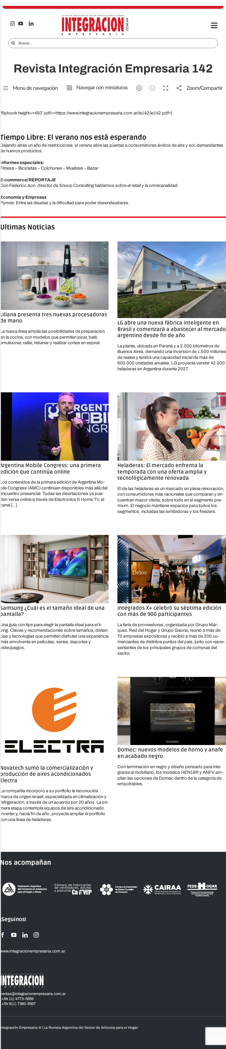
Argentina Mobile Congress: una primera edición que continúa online (50, 468)
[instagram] (12, 23)
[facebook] (2, 934)
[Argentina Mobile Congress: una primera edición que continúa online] (54, 426)
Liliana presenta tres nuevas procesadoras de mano (53, 317)
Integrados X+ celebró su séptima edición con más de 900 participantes (169, 611)
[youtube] (20, 23)
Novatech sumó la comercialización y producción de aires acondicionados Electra (46, 774)
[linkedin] (31, 23)
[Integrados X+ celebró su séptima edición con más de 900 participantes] (171, 569)
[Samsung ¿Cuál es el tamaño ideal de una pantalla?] (54, 569)
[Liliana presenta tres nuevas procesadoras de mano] (54, 275)
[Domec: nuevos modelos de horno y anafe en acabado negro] (171, 711)
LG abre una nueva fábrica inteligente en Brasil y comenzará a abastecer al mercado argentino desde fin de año (171, 329)
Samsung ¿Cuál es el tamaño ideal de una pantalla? (52, 611)
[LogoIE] (95, 16)
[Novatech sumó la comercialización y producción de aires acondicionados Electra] (54, 720)
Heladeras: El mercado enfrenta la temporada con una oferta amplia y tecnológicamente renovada (162, 471)
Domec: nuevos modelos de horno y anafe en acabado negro (170, 752)
